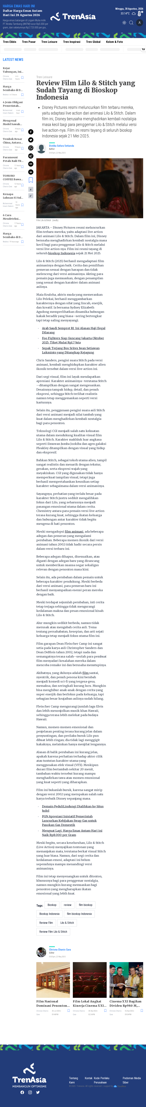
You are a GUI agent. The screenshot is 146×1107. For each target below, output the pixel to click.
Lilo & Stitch (67, 922)
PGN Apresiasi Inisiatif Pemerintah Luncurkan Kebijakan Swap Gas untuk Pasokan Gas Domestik (69, 821)
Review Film (46, 922)
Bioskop (52, 905)
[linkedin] (30, 172)
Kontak (88, 1078)
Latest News (13, 59)
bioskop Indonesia (61, 253)
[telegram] (30, 156)
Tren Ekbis (9, 42)
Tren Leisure (49, 42)
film (85, 673)
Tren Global (93, 42)
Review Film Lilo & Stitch (53, 931)
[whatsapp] (30, 148)
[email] (30, 164)
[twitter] (30, 140)
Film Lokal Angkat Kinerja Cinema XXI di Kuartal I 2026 (88, 1004)
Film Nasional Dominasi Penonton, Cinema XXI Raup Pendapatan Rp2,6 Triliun (52, 1004)
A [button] (31, 189)
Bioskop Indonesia (49, 914)
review (67, 905)
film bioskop (85, 905)
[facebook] (30, 132)
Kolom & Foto (114, 42)
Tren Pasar (29, 42)
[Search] (132, 22)
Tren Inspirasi (71, 42)
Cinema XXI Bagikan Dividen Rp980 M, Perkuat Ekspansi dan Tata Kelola (126, 1004)
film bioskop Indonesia (79, 914)
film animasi (74, 531)
